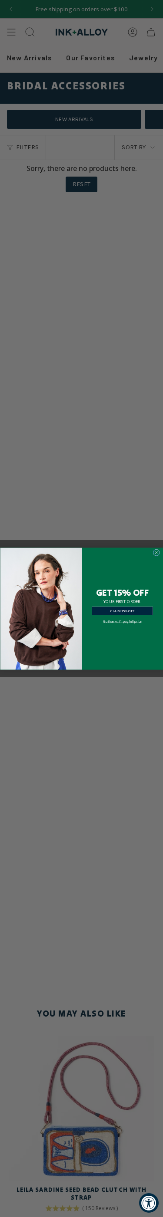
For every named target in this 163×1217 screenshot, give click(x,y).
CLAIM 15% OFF (122, 610)
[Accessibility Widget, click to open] (149, 1203)
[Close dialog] (156, 552)
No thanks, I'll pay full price (122, 621)
